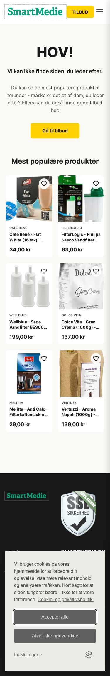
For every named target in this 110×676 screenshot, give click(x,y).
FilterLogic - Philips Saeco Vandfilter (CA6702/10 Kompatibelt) (81, 242)
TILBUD (80, 11)
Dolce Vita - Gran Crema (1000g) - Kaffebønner (79, 327)
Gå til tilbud (55, 131)
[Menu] (100, 12)
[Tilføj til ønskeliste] (44, 183)
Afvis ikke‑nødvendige (55, 635)
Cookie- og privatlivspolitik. (66, 599)
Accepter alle (55, 616)
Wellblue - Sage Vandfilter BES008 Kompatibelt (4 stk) (28, 327)
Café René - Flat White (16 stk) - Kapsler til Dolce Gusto (25, 242)
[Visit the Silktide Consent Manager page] (89, 655)
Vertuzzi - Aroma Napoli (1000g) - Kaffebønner (79, 414)
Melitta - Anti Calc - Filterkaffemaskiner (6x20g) (28, 414)
